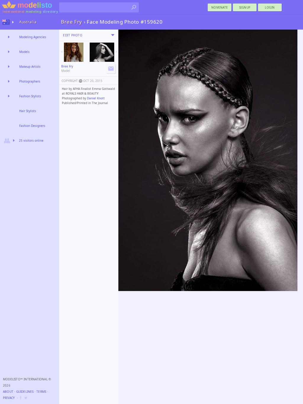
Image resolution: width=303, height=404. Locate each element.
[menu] (112, 35)
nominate (219, 7)
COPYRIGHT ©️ (72, 81)
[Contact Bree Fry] (111, 68)
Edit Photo (72, 35)
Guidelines (25, 392)
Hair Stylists (27, 111)
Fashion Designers (32, 126)
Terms (41, 392)
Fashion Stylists (30, 96)
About (8, 392)
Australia (28, 22)
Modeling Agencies (32, 37)
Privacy (9, 398)
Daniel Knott (96, 98)
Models (24, 52)
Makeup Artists (30, 66)
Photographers (29, 81)
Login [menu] (270, 7)
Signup (245, 7)
